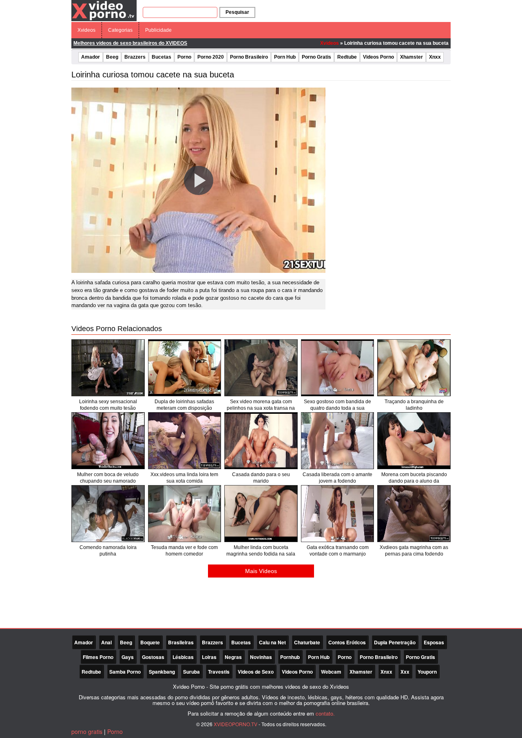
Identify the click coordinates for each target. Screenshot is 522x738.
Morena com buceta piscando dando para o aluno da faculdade (414, 481)
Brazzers (135, 57)
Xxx (404, 671)
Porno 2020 (210, 57)
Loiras (209, 657)
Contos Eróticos (347, 642)
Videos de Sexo (256, 671)
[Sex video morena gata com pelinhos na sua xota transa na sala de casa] (261, 368)
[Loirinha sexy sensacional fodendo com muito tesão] (108, 368)
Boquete (150, 642)
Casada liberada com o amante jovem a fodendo (337, 478)
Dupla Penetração (395, 642)
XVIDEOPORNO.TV (235, 723)
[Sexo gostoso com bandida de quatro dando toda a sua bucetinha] (337, 368)
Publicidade (158, 30)
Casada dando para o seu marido (261, 478)
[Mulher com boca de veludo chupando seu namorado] (108, 441)
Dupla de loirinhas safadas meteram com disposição (184, 405)
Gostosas (153, 657)
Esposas (434, 642)
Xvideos (86, 30)
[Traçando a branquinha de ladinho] (414, 368)
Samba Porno (125, 671)
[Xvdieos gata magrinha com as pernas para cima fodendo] (414, 513)
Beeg (112, 57)
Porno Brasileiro (249, 57)
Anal (106, 642)
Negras (233, 657)
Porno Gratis (316, 57)
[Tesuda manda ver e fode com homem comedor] (184, 513)
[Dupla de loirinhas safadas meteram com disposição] (184, 368)
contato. (325, 713)
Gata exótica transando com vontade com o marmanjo (338, 551)
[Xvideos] (104, 10)
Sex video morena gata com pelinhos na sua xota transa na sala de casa (261, 408)
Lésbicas (183, 657)
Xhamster (411, 57)
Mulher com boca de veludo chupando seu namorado (108, 478)
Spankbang (162, 671)
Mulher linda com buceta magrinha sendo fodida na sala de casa (260, 554)
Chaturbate (307, 642)
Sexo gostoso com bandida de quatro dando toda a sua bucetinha (337, 408)
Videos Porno (378, 57)
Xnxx (435, 57)
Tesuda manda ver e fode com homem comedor (184, 551)
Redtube (347, 57)
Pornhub (290, 657)
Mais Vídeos (261, 571)
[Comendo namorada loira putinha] (108, 513)
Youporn (427, 671)
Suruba (191, 671)
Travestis (219, 671)
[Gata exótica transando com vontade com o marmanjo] (337, 513)
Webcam (331, 671)
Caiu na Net (272, 642)
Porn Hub (285, 57)
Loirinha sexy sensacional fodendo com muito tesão (108, 405)
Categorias (120, 30)
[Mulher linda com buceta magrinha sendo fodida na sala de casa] (261, 513)
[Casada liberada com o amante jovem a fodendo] (337, 441)
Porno (184, 57)
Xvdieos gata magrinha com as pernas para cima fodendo (414, 551)
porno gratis (86, 731)
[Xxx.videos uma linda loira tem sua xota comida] (184, 441)
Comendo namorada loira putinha (108, 551)
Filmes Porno (98, 657)
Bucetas (161, 57)
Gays (128, 657)
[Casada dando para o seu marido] (261, 441)
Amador (90, 57)
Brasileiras (181, 642)
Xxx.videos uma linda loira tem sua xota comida (184, 478)
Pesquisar (237, 12)
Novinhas (261, 657)
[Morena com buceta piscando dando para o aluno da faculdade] (414, 441)
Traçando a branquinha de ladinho (414, 405)
